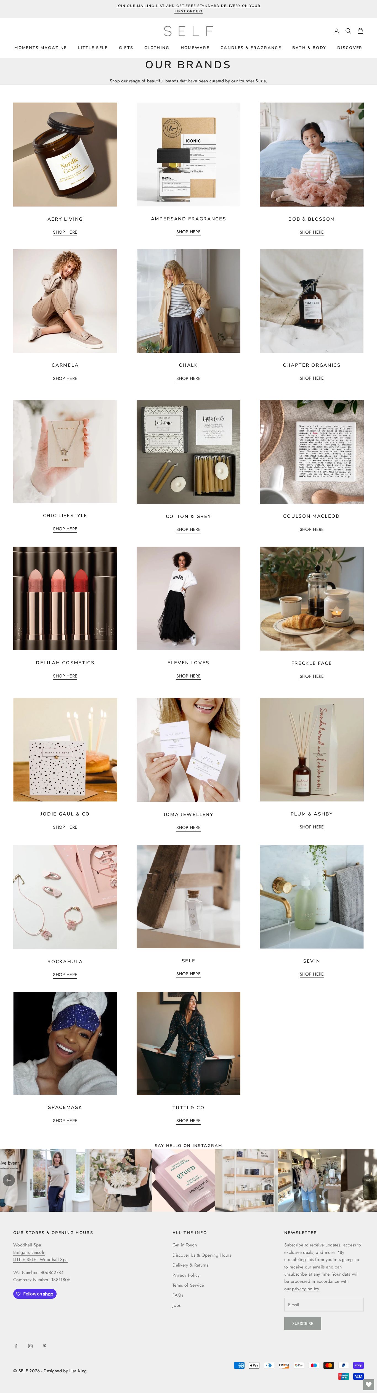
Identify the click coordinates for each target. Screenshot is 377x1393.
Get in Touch (184, 1245)
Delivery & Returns (190, 1265)
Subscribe (302, 1324)
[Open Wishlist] (368, 1384)
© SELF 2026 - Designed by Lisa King (50, 1371)
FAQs (177, 1295)
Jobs (176, 1305)
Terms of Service (188, 1285)
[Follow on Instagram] (30, 1346)
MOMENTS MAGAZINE (40, 47)
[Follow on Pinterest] (44, 1346)
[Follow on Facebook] (16, 1346)
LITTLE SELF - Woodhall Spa (40, 1259)
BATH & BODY (309, 47)
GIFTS (126, 47)
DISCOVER (349, 47)
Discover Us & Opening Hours (201, 1255)
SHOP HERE (65, 232)
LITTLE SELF (93, 47)
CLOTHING (156, 47)
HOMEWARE (195, 47)
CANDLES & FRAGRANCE (251, 47)
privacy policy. (306, 1289)
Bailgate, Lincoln (29, 1252)
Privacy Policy (186, 1275)
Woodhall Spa (27, 1245)
